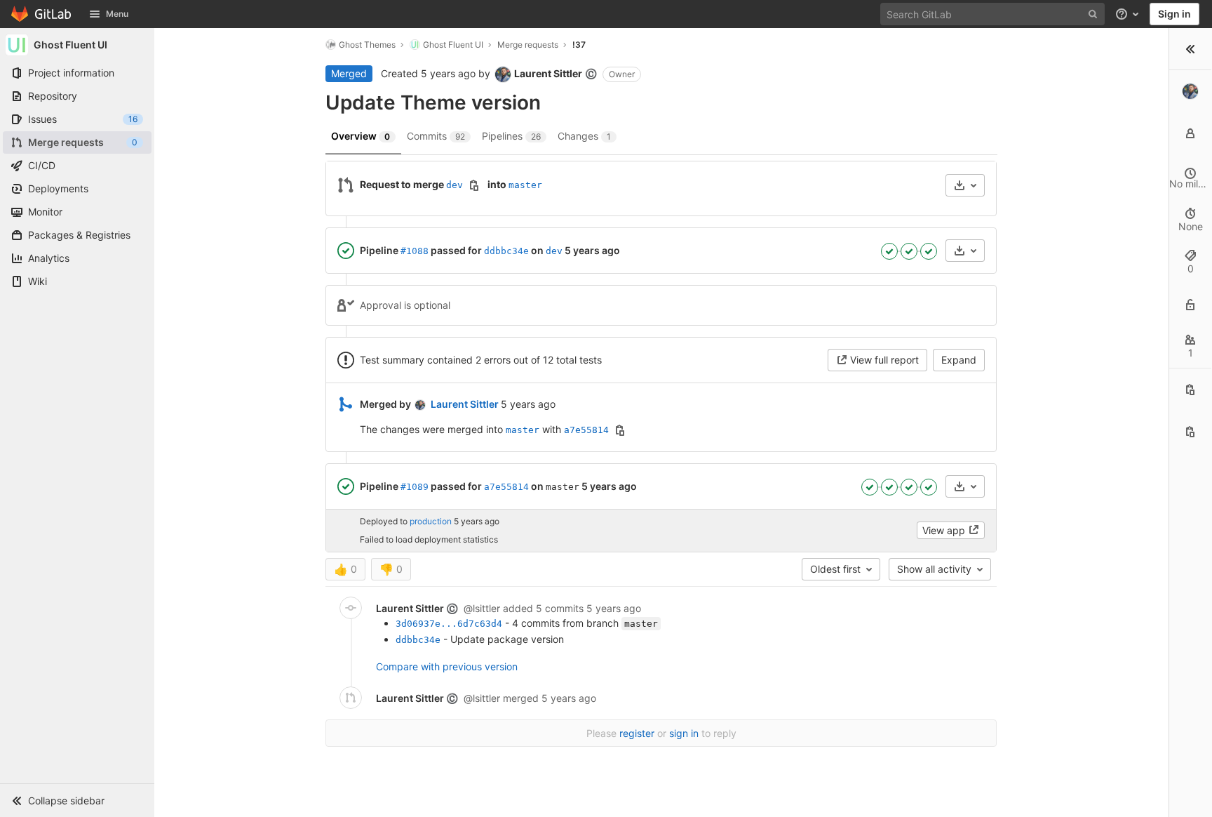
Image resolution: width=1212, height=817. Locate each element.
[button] (77, 800)
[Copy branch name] (1190, 432)
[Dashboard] (42, 14)
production (431, 521)
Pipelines (511, 136)
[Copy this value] (474, 185)
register (636, 733)
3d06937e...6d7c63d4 (449, 623)
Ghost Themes (367, 44)
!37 (579, 44)
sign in (684, 733)
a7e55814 (586, 430)
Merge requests (527, 44)
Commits (436, 136)
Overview (360, 136)
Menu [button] (117, 13)
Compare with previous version (447, 666)
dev (454, 185)
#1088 (414, 251)
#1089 (414, 486)
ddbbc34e (506, 251)
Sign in (1174, 14)
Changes (584, 136)
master (525, 185)
